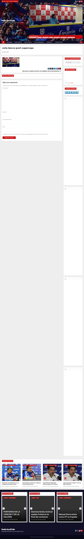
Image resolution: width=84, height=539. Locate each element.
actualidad (40, 37)
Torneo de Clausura (71, 37)
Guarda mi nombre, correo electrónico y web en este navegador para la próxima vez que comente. (26, 134)
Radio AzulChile (8, 20)
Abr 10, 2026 (46, 486)
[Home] (3, 42)
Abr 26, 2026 (6, 486)
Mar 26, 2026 (67, 486)
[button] (78, 42)
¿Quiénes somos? (59, 42)
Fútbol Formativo (64, 37)
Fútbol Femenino (57, 37)
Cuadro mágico (45, 37)
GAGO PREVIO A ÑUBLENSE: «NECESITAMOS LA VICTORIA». (50, 483)
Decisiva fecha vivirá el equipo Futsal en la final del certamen (42, 514)
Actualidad (5, 465)
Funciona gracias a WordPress (36, 537)
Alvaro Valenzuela (14, 486)
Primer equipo (9, 42)
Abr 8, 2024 (7, 519)
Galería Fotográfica (12, 497)
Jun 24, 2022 (35, 519)
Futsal (38, 497)
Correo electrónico (7, 119)
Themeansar (51, 537)
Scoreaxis (71, 82)
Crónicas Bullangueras (39, 42)
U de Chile (51, 37)
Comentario (6, 88)
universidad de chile (33, 37)
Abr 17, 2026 (26, 486)
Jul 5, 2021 (62, 519)
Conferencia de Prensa (12, 465)
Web (4, 126)
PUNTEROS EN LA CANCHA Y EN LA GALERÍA (11, 514)
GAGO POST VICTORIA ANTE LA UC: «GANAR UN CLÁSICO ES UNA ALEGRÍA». (10, 484)
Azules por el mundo (67, 497)
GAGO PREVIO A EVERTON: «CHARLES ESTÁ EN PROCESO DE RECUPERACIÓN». (31, 484)
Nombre (5, 112)
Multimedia (49, 42)
